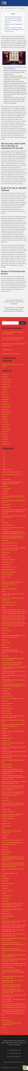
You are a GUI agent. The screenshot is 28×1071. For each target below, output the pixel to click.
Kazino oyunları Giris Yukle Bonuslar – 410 (13, 698)
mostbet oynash (6, 809)
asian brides (5, 522)
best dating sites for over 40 (9, 567)
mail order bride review (8, 708)
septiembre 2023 (6, 387)
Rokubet (4, 876)
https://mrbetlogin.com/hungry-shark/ (11, 121)
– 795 (3, 467)
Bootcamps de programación (9, 588)
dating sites (5, 628)
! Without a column (7, 469)
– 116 (3, 452)
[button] (25, 1067)
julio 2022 (4, 416)
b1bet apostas (5, 552)
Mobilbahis (5, 728)
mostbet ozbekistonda (8, 811)
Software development (8, 883)
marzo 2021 (5, 439)
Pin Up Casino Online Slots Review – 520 (12, 840)
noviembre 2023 (6, 382)
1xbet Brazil (5, 491)
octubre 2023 (5, 384)
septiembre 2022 (6, 411)
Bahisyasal (4, 554)
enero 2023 (5, 401)
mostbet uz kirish (6, 823)
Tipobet (4, 893)
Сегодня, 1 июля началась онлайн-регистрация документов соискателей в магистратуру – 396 (13, 990)
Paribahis (4, 837)
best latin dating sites (7, 574)
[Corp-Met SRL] (4, 3)
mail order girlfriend (7, 713)
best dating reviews (7, 562)
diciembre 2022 (6, 404)
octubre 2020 (5, 444)
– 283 (3, 457)
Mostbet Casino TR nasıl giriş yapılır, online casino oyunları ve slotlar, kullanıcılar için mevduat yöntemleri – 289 (13, 793)
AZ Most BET (5, 540)
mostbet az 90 (6, 740)
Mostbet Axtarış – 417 (7, 738)
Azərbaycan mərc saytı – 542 (9, 543)
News (3, 828)
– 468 (3, 462)
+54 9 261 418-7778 (15, 1053)
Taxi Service (5, 888)
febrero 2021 (5, 441)
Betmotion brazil (6, 577)
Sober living (5, 881)
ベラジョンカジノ (6, 1032)
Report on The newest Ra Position (13, 27)
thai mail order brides (7, 890)
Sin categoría (21, 8)
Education (4, 640)
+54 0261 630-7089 (14, 1050)
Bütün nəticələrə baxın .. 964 (9, 602)
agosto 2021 (5, 431)
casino (3, 607)
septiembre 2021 (6, 429)
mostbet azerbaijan (7, 764)
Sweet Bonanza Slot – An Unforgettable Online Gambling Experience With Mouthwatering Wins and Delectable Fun (13, 309)
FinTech (4, 645)
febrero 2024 (5, 374)
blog (3, 579)
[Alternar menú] (26, 3)
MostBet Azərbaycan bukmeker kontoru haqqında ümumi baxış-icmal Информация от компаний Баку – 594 (14, 777)
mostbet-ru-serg (6, 826)
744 (3, 520)
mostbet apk (5, 735)
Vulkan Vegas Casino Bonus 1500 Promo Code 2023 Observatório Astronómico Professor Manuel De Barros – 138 (12, 905)
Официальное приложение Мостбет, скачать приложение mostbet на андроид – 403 (13, 971)
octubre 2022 (5, 409)
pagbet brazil (5, 835)
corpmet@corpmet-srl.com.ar (15, 1062)
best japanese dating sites (8, 572)
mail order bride (6, 706)
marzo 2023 (5, 396)
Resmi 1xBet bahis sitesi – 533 (10, 873)
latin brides (5, 701)
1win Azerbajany (6, 479)
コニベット (4, 1029)
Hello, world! (5, 656)
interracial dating (6, 688)
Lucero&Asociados (16, 1067)
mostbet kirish (5, 800)
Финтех (4, 1018)
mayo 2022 (5, 421)
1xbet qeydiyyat (6, 507)
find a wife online (6, 642)
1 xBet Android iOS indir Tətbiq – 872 (11, 474)
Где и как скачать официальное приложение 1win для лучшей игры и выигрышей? (14, 301)
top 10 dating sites (7, 895)
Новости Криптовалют (8, 967)
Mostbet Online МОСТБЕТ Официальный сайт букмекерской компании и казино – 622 (13, 804)
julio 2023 (4, 389)
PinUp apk (4, 847)
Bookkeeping (5, 586)
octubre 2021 (5, 426)
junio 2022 (5, 419)
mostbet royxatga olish (8, 818)
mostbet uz (5, 821)
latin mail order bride (7, 703)
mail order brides (6, 711)
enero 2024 (5, 377)
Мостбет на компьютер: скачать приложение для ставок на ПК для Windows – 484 (14, 950)
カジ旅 (3, 1027)
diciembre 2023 (6, 379)
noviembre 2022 (6, 406)
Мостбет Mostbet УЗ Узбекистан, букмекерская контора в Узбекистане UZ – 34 (13, 944)
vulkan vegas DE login (7, 916)
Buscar (4, 320)
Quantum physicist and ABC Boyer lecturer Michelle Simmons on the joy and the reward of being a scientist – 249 (13, 864)
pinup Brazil (5, 849)
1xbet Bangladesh (6, 488)
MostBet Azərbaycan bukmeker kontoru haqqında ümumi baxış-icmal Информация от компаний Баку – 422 (14, 771)
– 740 (3, 464)
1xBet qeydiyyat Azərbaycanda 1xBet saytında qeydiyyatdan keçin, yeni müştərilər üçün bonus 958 (14, 511)
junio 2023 (5, 392)
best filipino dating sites (8, 569)
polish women (5, 854)
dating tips (5, 633)
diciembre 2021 (6, 424)
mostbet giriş (5, 798)
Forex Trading (5, 647)
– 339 (3, 459)
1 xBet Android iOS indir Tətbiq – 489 (11, 472)
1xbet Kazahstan (6, 504)
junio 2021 (4, 436)
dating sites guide (6, 630)
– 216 (3, 454)
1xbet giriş (4, 493)
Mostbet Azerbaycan (7, 767)
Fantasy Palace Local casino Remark (11, 353)
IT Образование (6, 693)
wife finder (5, 918)
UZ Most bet (5, 900)
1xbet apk (4, 486)
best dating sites (6, 564)
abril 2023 (4, 394)
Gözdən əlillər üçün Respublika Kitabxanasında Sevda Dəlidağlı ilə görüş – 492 (13, 651)
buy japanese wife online (8, 605)
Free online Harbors (7, 349)
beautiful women (6, 557)
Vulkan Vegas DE (6, 913)
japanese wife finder (7, 696)
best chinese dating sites (8, 559)
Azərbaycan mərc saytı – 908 (9, 545)
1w (2, 477)
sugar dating (5, 885)
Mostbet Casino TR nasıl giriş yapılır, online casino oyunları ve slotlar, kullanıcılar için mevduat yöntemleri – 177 (13, 787)
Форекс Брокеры (6, 1020)
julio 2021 (4, 434)
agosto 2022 (5, 414)
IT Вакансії (5, 691)
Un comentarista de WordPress (10, 364)
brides (3, 591)
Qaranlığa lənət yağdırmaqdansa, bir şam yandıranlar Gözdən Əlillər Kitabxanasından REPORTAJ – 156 (13, 858)
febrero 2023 (5, 399)
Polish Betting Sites (7, 852)
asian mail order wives (8, 525)
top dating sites (6, 898)
